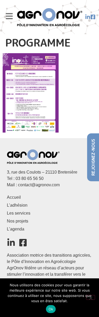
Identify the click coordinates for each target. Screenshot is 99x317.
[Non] (90, 297)
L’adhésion (17, 205)
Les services (18, 213)
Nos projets (17, 221)
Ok (51, 309)
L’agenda (15, 229)
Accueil (14, 197)
